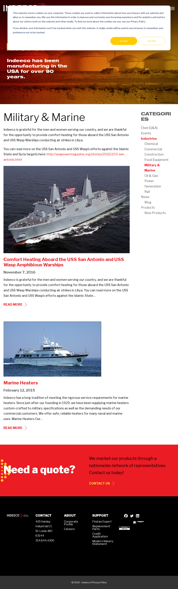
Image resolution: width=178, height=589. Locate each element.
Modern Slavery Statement (102, 543)
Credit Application (100, 535)
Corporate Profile (71, 523)
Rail (147, 191)
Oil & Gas (151, 176)
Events (146, 133)
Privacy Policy (99, 582)
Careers (69, 529)
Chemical (151, 144)
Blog (147, 202)
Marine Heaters (20, 382)
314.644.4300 (44, 540)
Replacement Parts (101, 528)
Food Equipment (156, 160)
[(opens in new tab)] (124, 527)
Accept (124, 40)
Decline (152, 40)
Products (148, 207)
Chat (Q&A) (149, 128)
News (145, 197)
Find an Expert (102, 521)
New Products (155, 213)
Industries (149, 138)
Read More (15, 304)
